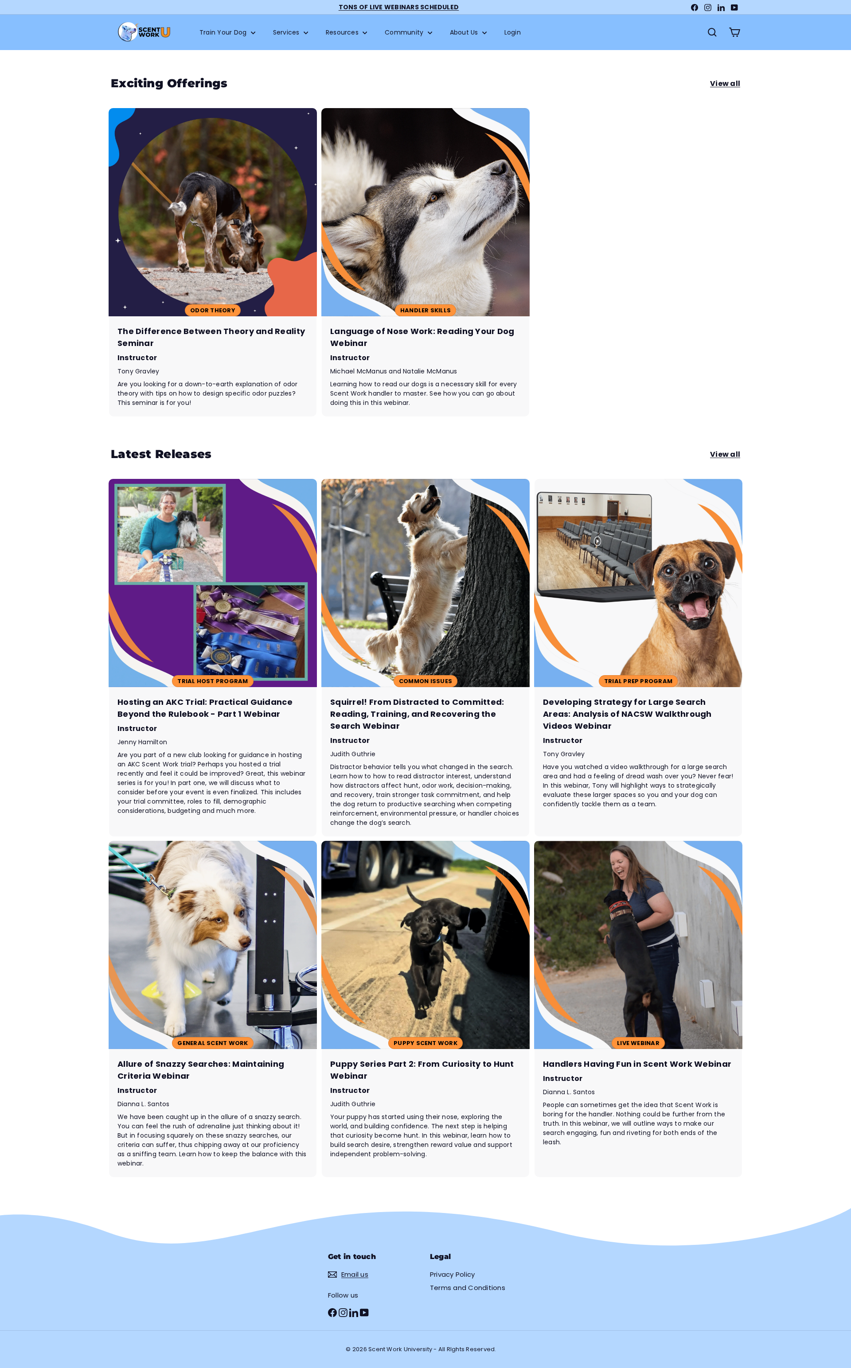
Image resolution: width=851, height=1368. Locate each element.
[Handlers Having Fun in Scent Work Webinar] (638, 1009)
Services (287, 32)
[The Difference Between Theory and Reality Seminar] (213, 262)
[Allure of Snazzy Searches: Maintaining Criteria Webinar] (213, 1009)
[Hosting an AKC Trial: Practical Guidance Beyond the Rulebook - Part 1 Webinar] (213, 657)
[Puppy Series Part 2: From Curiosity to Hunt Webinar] (425, 1009)
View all (725, 83)
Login (512, 32)
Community (405, 32)
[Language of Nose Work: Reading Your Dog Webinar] (425, 262)
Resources (343, 32)
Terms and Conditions (467, 1287)
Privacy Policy (452, 1274)
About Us (465, 32)
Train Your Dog (224, 32)
